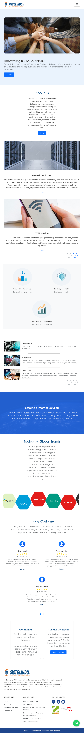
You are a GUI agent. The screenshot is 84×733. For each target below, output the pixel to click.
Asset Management (30, 721)
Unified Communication (32, 718)
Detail (9, 74)
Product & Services (11, 707)
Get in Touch (58, 652)
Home (6, 701)
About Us (7, 704)
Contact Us (8, 711)
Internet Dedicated (30, 701)
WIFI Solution (27, 704)
